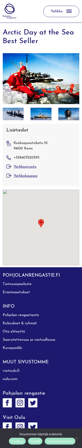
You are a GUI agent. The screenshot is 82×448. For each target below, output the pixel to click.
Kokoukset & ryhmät (20, 323)
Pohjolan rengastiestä (21, 315)
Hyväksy (17, 441)
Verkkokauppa (25, 176)
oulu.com (10, 379)
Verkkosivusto (25, 167)
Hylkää (35, 441)
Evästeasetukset (16, 292)
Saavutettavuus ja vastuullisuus (29, 340)
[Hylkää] (76, 438)
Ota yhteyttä (14, 331)
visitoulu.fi (11, 371)
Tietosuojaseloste (17, 284)
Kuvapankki (12, 348)
